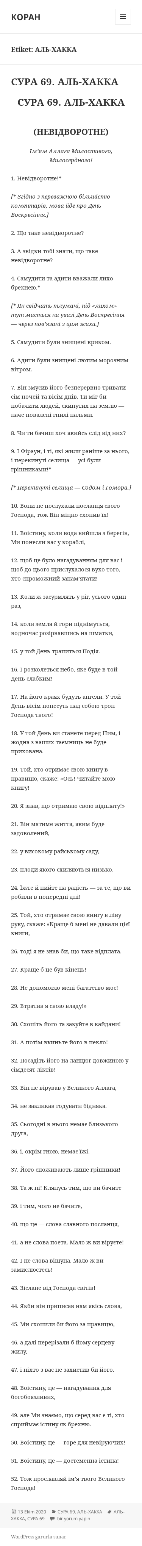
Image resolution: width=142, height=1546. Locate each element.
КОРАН (26, 16)
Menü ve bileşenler (123, 24)
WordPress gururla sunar (38, 1536)
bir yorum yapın (73, 1518)
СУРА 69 (36, 1518)
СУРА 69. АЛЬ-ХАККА (65, 81)
